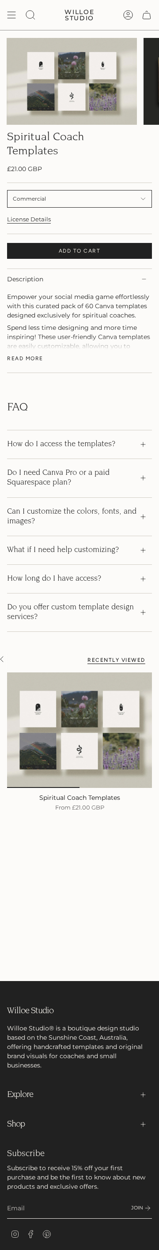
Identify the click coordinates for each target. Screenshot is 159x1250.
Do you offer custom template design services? (70, 612)
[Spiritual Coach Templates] (79, 730)
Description (25, 279)
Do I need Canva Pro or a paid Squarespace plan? (58, 478)
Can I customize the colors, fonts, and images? (71, 517)
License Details (29, 219)
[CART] (146, 15)
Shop (16, 1124)
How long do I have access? (54, 579)
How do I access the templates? (61, 444)
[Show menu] (11, 15)
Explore (20, 1094)
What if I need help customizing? (63, 550)
